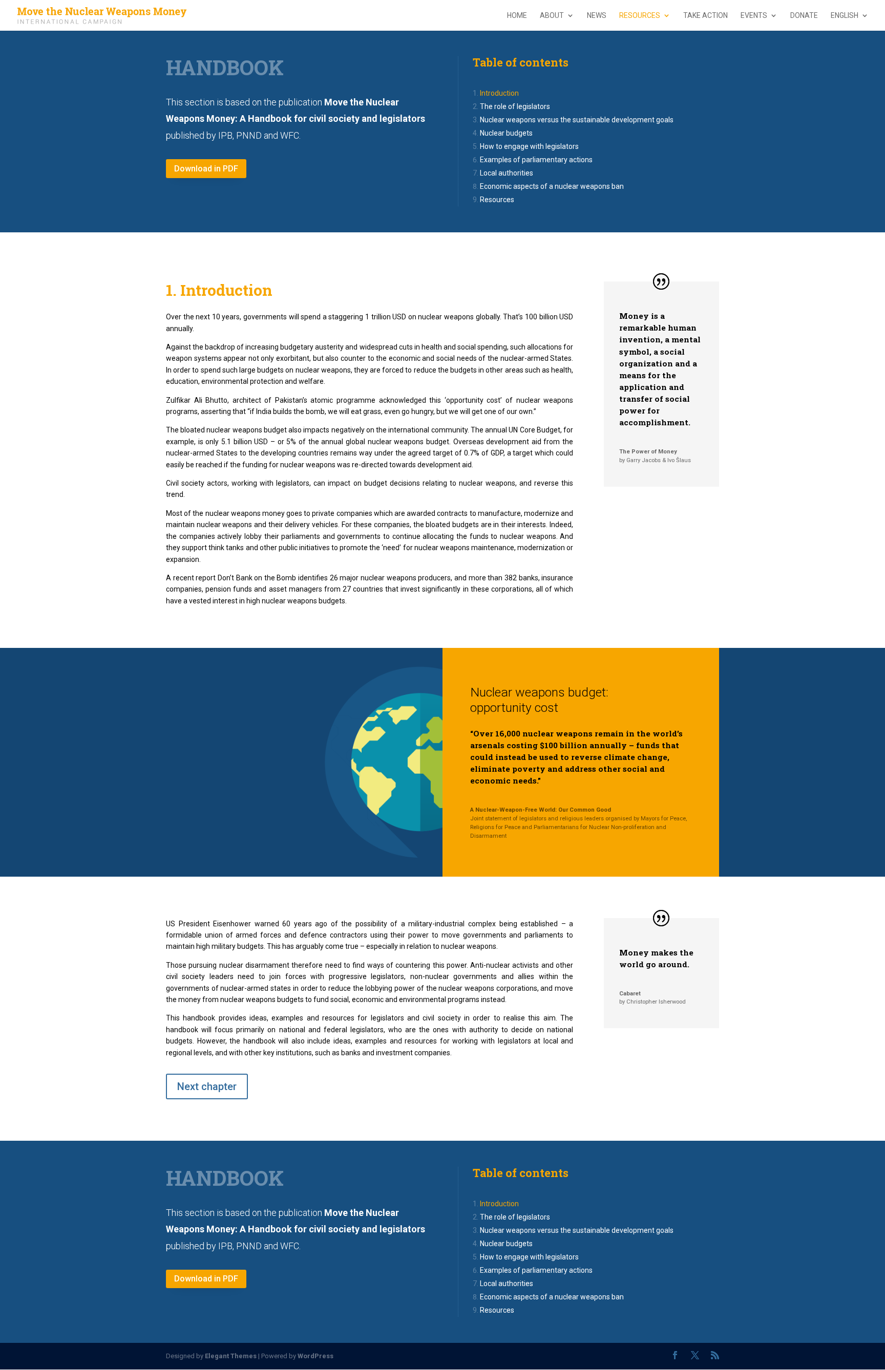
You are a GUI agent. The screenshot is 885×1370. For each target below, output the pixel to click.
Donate (804, 15)
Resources (639, 15)
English (844, 15)
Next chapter (207, 1086)
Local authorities (506, 173)
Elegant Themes (231, 1356)
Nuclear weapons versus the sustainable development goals (576, 120)
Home (517, 15)
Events (754, 15)
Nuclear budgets (506, 133)
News (596, 15)
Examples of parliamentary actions (536, 160)
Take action (705, 15)
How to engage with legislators (529, 146)
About (552, 15)
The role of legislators (515, 106)
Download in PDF (206, 168)
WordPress (315, 1356)
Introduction (499, 93)
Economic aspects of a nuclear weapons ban (552, 186)
